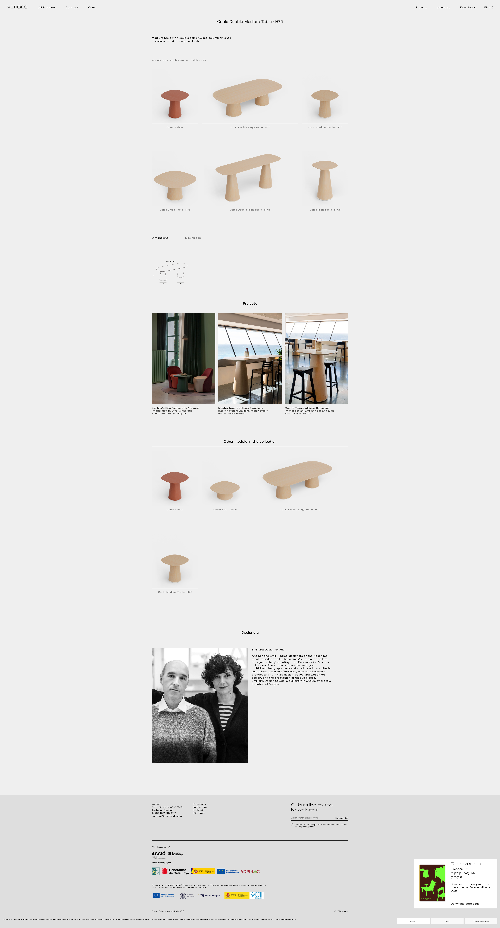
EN (486, 7)
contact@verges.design (167, 816)
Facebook (199, 804)
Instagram (200, 807)
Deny (447, 921)
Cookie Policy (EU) (175, 911)
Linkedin (198, 810)
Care (91, 7)
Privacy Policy (158, 911)
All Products (47, 7)
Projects (421, 7)
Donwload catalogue (465, 903)
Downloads (468, 7)
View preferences (481, 921)
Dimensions (160, 237)
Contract (72, 7)
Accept (413, 921)
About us (443, 7)
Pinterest (199, 813)
